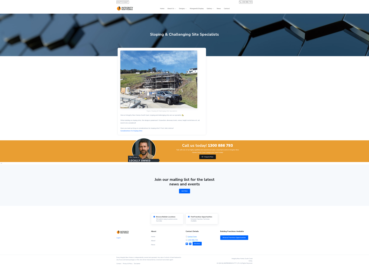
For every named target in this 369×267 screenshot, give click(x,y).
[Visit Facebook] (187, 244)
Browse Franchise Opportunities (234, 238)
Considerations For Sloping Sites (131, 131)
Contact (227, 8)
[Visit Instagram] (190, 244)
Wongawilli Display (197, 8)
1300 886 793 (246, 2)
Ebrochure (197, 244)
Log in (118, 238)
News (219, 8)
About (153, 241)
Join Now (184, 191)
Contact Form (192, 237)
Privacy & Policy (127, 264)
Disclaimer (137, 264)
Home (162, 8)
